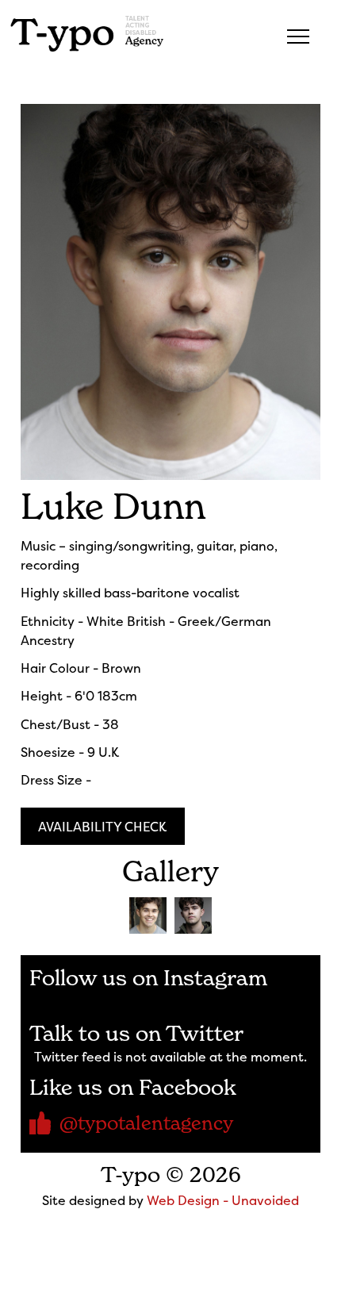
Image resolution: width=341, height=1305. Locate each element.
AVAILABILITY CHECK (102, 826)
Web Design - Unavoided (223, 1200)
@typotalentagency (146, 1122)
